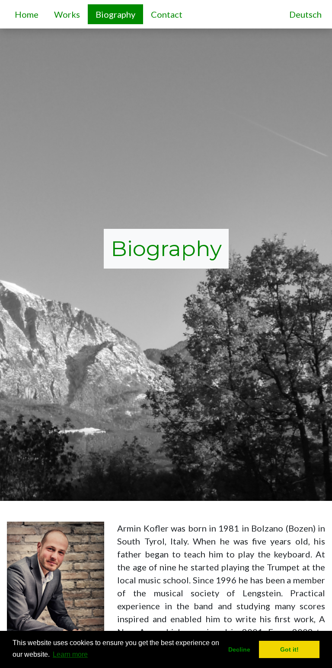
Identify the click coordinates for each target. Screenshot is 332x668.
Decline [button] (239, 649)
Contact (168, 14)
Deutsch (305, 14)
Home (28, 14)
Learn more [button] (70, 654)
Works (68, 14)
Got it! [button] (289, 649)
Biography (115, 14)
